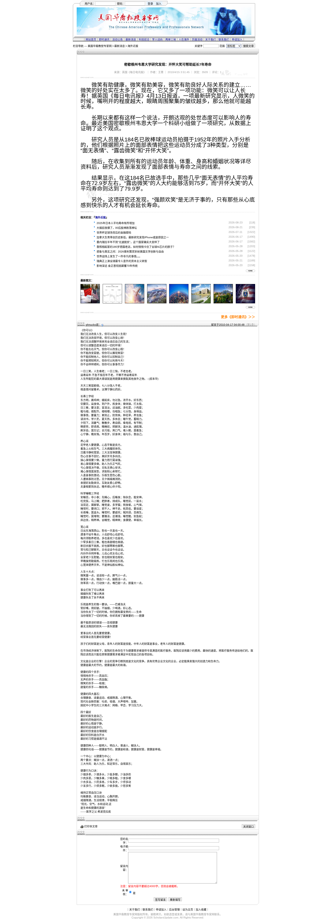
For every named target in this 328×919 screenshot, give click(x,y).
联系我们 (223, 39)
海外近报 (133, 45)
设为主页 (187, 909)
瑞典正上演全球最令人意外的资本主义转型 (122, 261)
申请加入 (237, 39)
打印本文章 (91, 826)
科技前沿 (144, 39)
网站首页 (91, 39)
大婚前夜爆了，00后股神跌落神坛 (117, 227)
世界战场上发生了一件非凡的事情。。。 (119, 256)
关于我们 (210, 39)
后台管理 (174, 909)
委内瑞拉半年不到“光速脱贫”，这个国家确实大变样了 (128, 242)
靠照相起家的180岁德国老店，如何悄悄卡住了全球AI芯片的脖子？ (136, 246)
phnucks (91, 324)
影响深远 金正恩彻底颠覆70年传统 (117, 265)
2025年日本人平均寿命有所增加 (116, 223)
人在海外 (184, 39)
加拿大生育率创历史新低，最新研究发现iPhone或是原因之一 (133, 237)
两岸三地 (170, 39)
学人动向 (157, 39)
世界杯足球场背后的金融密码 (114, 232)
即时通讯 (104, 39)
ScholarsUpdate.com (165, 917)
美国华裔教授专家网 (100, 45)
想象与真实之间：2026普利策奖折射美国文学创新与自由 (130, 251)
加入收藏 (201, 909)
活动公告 (117, 39)
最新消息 (130, 39)
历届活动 (197, 39)
